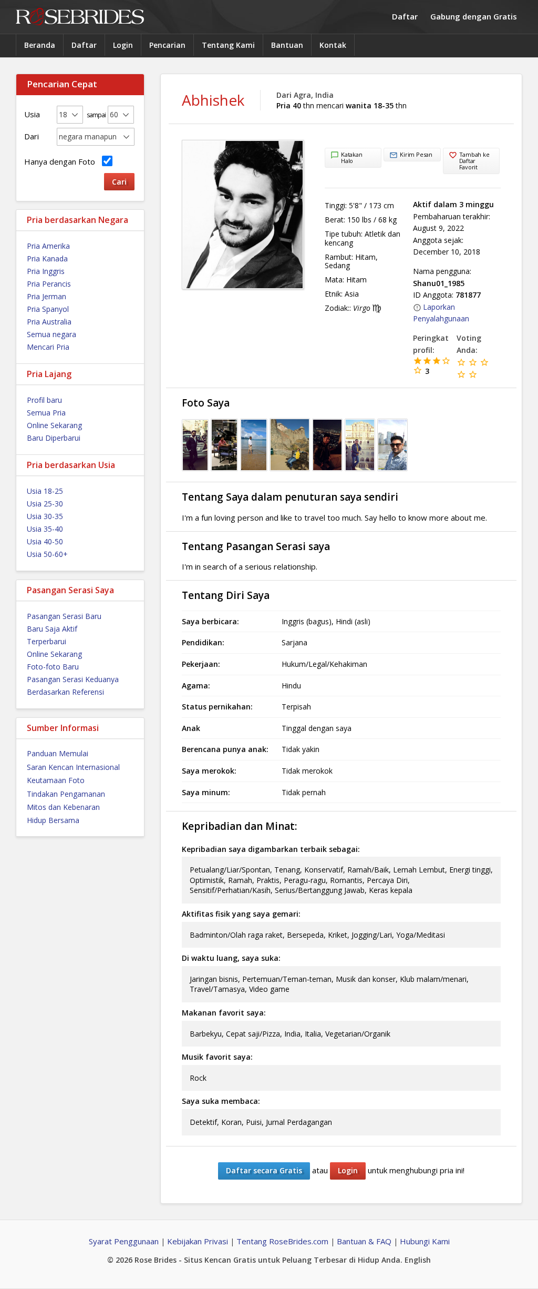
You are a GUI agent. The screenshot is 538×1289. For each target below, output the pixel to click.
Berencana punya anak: (225, 749)
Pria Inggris (46, 271)
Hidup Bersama (53, 820)
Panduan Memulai (57, 753)
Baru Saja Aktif (52, 629)
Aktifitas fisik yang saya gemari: (241, 914)
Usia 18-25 (45, 491)
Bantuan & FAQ (364, 1241)
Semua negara (51, 334)
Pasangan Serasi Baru (64, 616)
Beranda (39, 45)
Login (123, 45)
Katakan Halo (351, 157)
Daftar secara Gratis (264, 1170)
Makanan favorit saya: (224, 1013)
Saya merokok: (209, 771)
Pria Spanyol (48, 309)
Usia (32, 114)
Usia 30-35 (45, 516)
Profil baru (44, 400)
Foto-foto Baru (53, 667)
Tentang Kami (228, 45)
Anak (191, 728)
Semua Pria (46, 413)
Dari (31, 136)
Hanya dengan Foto (61, 161)
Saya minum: (206, 792)
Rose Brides (80, 17)
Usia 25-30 (45, 504)
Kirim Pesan (416, 154)
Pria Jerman (46, 296)
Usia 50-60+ (47, 554)
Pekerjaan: (201, 664)
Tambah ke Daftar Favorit (474, 160)
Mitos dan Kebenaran (63, 807)
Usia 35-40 (45, 529)
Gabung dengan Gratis (473, 16)
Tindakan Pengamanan (66, 794)
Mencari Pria (48, 347)
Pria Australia (49, 322)
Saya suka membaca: (221, 1101)
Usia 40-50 (45, 541)
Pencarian (167, 45)
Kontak (332, 45)
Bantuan (287, 45)
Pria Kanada (47, 258)
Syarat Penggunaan (124, 1241)
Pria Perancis (49, 284)
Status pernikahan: (217, 707)
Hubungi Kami (425, 1241)
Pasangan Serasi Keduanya (73, 679)
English (418, 1260)
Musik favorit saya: (217, 1057)
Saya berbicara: (210, 621)
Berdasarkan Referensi (65, 692)
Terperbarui (46, 641)
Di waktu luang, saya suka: (231, 958)
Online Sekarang (54, 425)
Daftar (405, 16)
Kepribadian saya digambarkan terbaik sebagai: (271, 849)
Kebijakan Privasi (197, 1241)
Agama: (196, 686)
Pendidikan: (203, 642)
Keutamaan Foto (56, 780)
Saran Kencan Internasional (73, 767)
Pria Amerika (48, 246)
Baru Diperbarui (53, 438)
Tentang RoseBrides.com (282, 1241)
